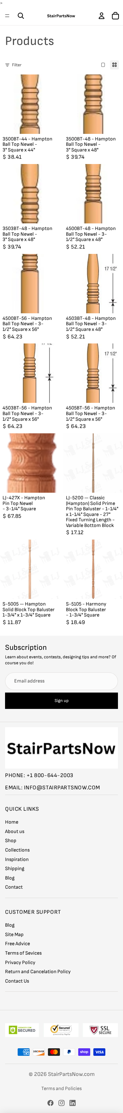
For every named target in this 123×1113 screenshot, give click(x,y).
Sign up (62, 700)
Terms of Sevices (23, 953)
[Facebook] (50, 1103)
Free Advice (17, 944)
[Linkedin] (72, 1103)
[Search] (21, 16)
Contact (14, 887)
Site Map (14, 935)
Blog (10, 878)
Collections (17, 850)
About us (14, 832)
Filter (16, 65)
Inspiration (17, 859)
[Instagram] (61, 1103)
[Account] (101, 16)
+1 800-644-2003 (49, 775)
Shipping (14, 869)
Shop (10, 841)
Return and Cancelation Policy (38, 972)
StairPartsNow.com (71, 1074)
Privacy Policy (20, 962)
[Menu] (7, 15)
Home (11, 822)
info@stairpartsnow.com (62, 787)
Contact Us (17, 981)
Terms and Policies (61, 1089)
